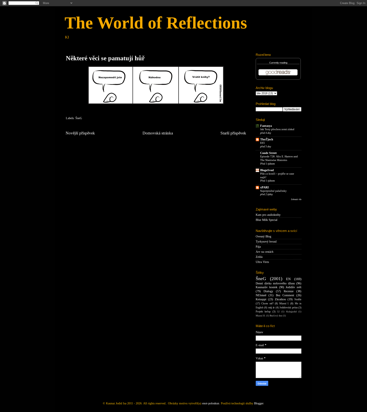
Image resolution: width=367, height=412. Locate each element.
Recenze (289, 291)
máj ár (271, 307)
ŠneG (78, 118)
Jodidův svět (293, 287)
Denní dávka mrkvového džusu (275, 283)
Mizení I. (284, 303)
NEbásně (261, 295)
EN (288, 279)
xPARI (264, 187)
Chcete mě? (267, 303)
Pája (258, 246)
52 (278, 311)
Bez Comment (285, 295)
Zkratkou (280, 299)
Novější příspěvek (80, 133)
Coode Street (268, 153)
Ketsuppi (261, 299)
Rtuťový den (276, 315)
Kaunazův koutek (266, 287)
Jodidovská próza (288, 307)
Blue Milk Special (266, 220)
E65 (262, 142)
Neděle (297, 299)
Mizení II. (260, 315)
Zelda (259, 256)
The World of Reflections (156, 22)
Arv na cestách (264, 251)
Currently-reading (278, 62)
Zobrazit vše (296, 199)
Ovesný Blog (263, 236)
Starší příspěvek (233, 133)
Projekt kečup (263, 311)
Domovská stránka (158, 133)
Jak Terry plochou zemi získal (277, 129)
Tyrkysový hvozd (266, 241)
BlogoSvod (267, 170)
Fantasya (266, 125)
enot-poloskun (210, 403)
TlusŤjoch (266, 139)
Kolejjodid (291, 311)
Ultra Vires (262, 262)
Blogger (258, 403)
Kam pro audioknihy (268, 214)
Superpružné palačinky (273, 190)
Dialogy (268, 291)
